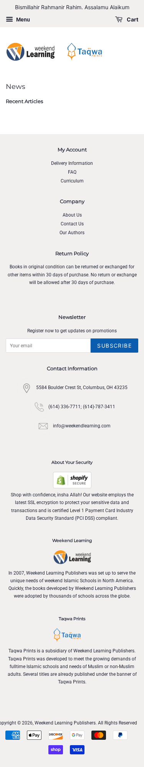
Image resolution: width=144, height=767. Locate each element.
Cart (132, 19)
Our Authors (72, 232)
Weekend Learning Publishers (65, 723)
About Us (72, 215)
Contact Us (72, 224)
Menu (22, 19)
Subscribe (114, 345)
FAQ (72, 172)
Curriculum (72, 181)
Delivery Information (72, 163)
